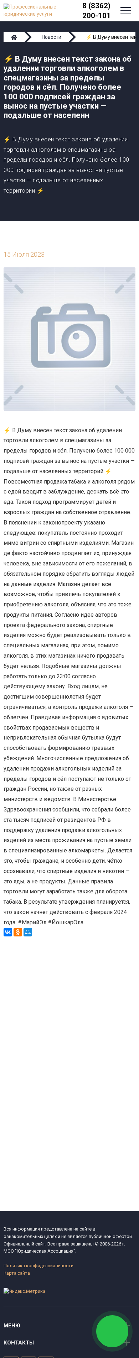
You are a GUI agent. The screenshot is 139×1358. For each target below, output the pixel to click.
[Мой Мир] (28, 932)
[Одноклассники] (18, 932)
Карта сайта (17, 1273)
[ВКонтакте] (8, 932)
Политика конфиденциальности (38, 1265)
